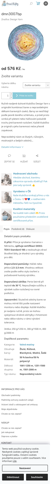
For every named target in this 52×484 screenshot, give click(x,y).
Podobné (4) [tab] (18, 229)
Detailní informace (11, 147)
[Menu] (46, 3)
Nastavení (25, 468)
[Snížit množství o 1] (11, 97)
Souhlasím (37, 477)
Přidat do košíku (26, 95)
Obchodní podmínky (10, 395)
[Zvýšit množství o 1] (11, 94)
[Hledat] (31, 3)
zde (15, 461)
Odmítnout (13, 477)
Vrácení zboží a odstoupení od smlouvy (19, 404)
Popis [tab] (7, 229)
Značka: (12, 19)
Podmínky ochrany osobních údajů (17, 400)
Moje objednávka (9, 409)
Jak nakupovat (7, 432)
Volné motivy (27, 344)
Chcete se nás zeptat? (11, 413)
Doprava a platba (9, 436)
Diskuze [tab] (30, 229)
